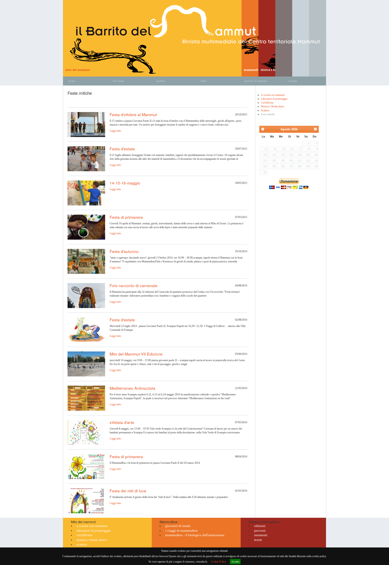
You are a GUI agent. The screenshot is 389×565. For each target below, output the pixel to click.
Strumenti (260, 535)
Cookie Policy (218, 561)
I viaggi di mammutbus (181, 530)
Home (72, 81)
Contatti (292, 81)
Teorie (258, 540)
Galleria (160, 81)
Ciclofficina (267, 102)
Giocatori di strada (177, 526)
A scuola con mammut (273, 95)
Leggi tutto (115, 130)
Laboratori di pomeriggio (274, 98)
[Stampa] (302, 89)
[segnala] (313, 89)
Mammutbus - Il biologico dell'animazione (194, 535)
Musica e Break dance (272, 106)
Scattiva (265, 110)
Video (203, 81)
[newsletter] (308, 89)
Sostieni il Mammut (255, 81)
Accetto (235, 561)
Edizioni (259, 526)
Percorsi (259, 530)
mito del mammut (77, 70)
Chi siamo (118, 81)
